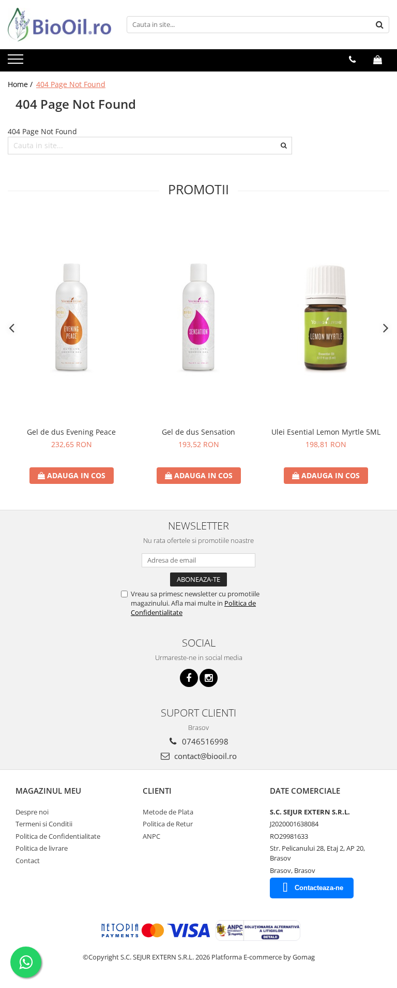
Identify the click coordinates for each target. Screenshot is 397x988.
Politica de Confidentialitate (58, 836)
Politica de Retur (168, 823)
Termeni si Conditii (44, 823)
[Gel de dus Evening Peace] (71, 318)
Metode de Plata (168, 812)
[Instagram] (209, 678)
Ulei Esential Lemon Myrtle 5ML (325, 432)
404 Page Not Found (70, 84)
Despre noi (32, 812)
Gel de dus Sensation (198, 432)
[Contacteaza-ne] (352, 59)
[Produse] (17, 62)
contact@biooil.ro (204, 756)
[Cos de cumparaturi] (377, 59)
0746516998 (204, 741)
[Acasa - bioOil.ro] (59, 24)
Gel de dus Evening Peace (71, 432)
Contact (28, 860)
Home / (21, 84)
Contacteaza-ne (319, 888)
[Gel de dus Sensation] (198, 318)
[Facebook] (189, 678)
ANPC (151, 836)
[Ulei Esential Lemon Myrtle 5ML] (325, 318)
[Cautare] (380, 24)
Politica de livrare (42, 848)
